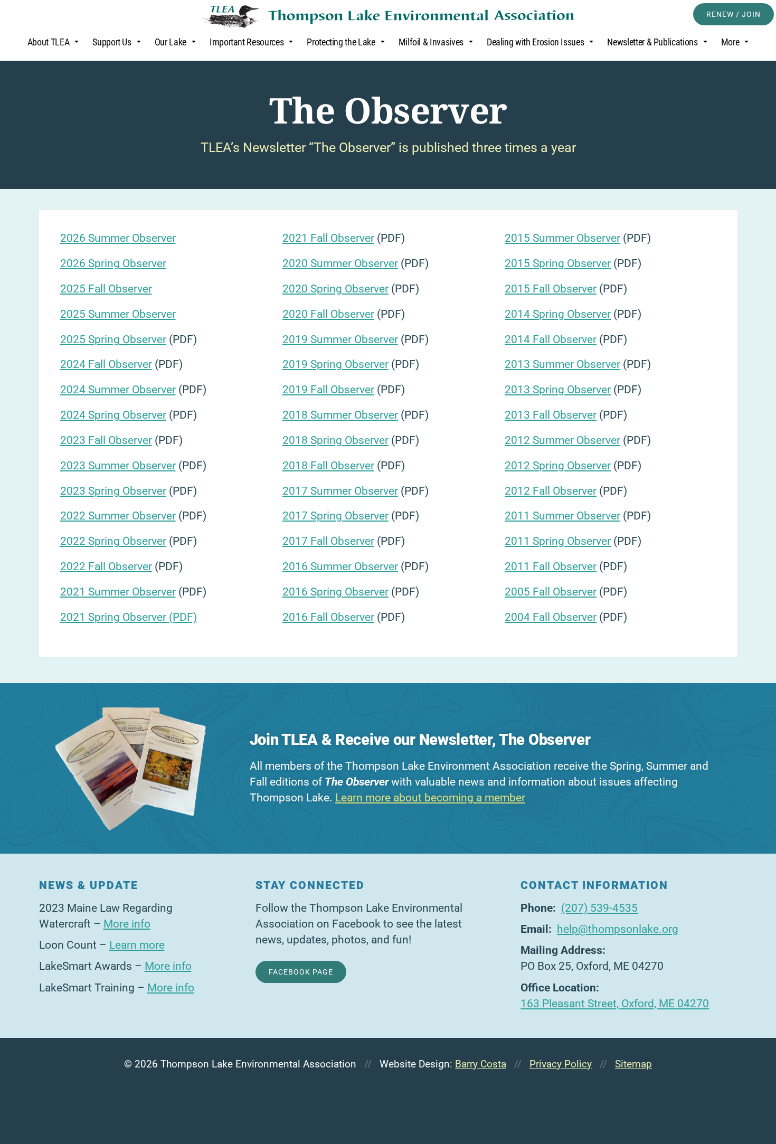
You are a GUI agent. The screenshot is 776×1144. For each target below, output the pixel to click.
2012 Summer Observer (562, 440)
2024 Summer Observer (118, 389)
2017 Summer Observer (340, 491)
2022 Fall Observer (106, 566)
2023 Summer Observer (118, 465)
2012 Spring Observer (558, 465)
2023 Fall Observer (106, 440)
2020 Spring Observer (335, 288)
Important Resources (246, 42)
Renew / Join (733, 14)
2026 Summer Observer (118, 238)
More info (126, 924)
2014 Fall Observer (551, 339)
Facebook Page (301, 972)
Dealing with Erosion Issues (535, 42)
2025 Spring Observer (113, 339)
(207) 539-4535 (599, 908)
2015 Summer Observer (562, 238)
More (730, 42)
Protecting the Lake (341, 42)
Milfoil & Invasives (431, 42)
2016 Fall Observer (328, 617)
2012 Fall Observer (551, 491)
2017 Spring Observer (335, 515)
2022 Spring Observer (113, 541)
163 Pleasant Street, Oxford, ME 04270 (615, 1003)
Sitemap (633, 1064)
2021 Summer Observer (118, 591)
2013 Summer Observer (562, 364)
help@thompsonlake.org (617, 929)
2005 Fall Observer (551, 591)
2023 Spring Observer (113, 491)
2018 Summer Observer (340, 415)
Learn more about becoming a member (430, 797)
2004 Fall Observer (551, 617)
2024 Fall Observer (106, 364)
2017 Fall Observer (328, 541)
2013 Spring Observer (558, 389)
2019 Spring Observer (335, 364)
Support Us (111, 42)
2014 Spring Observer (558, 314)
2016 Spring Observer (335, 591)
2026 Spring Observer (113, 263)
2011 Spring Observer (558, 541)
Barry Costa (480, 1064)
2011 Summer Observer (562, 515)
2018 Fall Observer (328, 465)
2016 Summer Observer (340, 566)
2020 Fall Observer (328, 314)
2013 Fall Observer (551, 415)
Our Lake (170, 42)
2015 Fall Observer (551, 288)
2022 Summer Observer (118, 515)
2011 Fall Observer (551, 566)
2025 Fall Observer (106, 288)
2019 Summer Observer (340, 339)
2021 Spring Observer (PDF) (128, 617)
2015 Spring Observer (558, 263)
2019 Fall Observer (328, 389)
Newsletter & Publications (652, 42)
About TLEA (48, 42)
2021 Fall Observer (328, 238)
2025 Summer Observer (118, 314)
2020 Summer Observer (340, 263)
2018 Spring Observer (335, 440)
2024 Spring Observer (113, 415)
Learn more (137, 945)
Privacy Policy (560, 1064)
